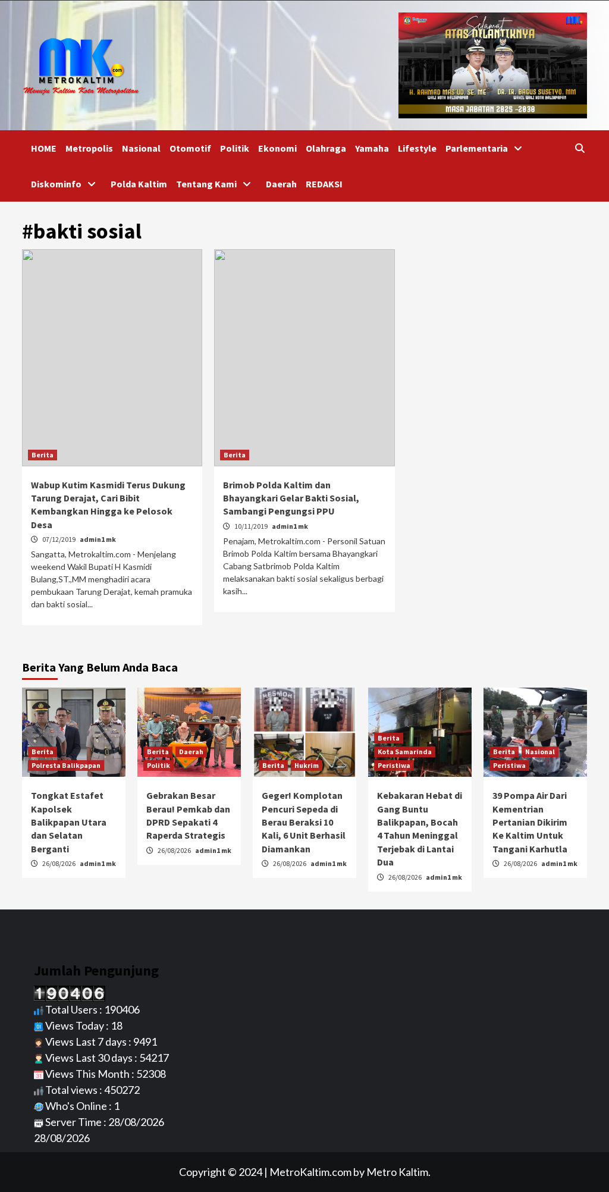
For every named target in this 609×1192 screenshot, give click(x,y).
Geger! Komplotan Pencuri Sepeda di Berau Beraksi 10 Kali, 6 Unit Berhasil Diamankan (304, 822)
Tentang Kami (206, 184)
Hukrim (306, 765)
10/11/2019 (251, 526)
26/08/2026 (59, 863)
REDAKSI (324, 184)
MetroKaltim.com (310, 1171)
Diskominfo (56, 184)
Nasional (141, 148)
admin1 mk (98, 539)
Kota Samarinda (405, 751)
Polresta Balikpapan (66, 765)
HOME (43, 148)
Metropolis (89, 148)
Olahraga (326, 148)
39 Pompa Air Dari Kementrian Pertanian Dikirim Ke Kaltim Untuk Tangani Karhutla (529, 822)
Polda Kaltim (139, 184)
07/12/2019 (59, 539)
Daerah (281, 184)
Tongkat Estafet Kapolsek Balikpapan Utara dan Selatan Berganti (68, 822)
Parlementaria (476, 148)
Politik (234, 148)
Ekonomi (277, 148)
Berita (43, 454)
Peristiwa (394, 765)
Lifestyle (417, 148)
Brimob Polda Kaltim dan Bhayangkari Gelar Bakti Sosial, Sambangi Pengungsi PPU (291, 498)
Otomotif (190, 148)
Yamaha (372, 148)
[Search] (579, 148)
